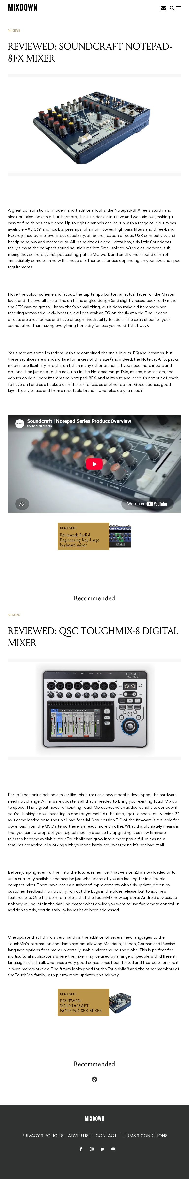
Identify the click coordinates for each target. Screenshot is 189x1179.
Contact (106, 1136)
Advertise (79, 1136)
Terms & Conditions (145, 1136)
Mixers (14, 30)
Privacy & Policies (42, 1136)
